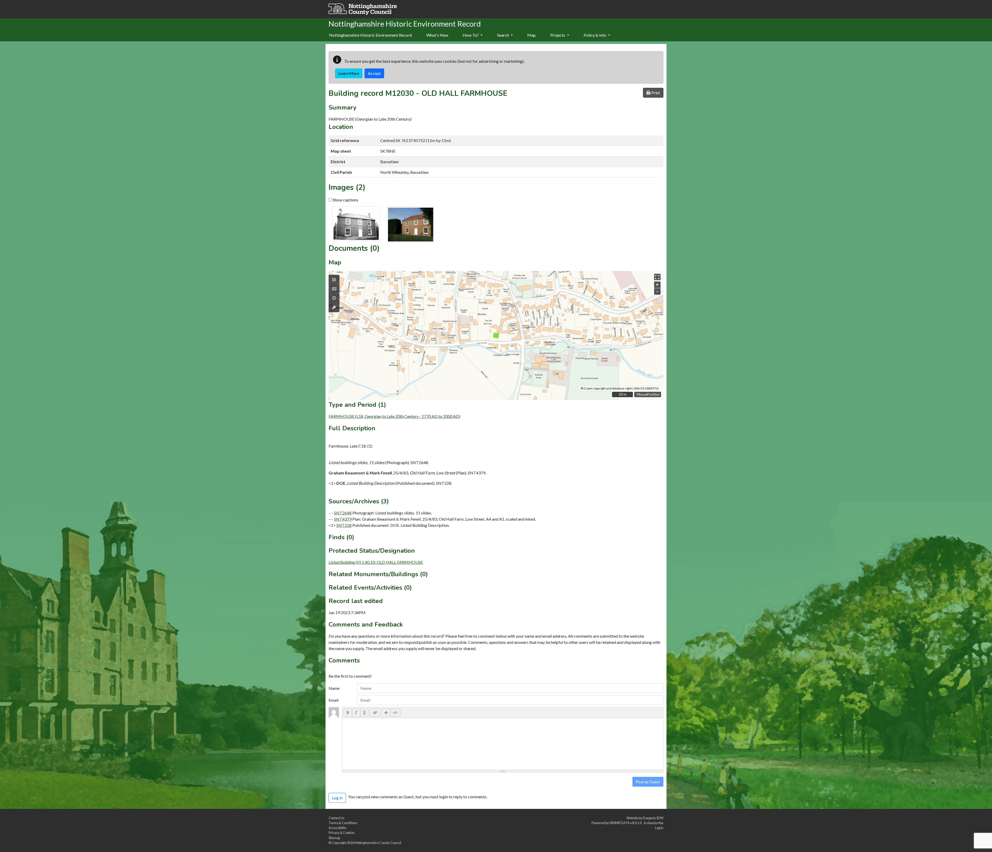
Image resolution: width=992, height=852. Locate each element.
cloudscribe (655, 823)
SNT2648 (343, 512)
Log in (659, 828)
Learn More (348, 73)
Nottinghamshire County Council (377, 843)
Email (333, 700)
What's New (437, 35)
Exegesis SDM (653, 818)
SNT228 (344, 525)
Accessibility (338, 828)
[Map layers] (334, 279)
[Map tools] (334, 307)
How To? (471, 35)
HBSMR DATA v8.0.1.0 (626, 823)
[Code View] (395, 712)
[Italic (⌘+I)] (356, 712)
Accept (374, 73)
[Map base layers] (334, 289)
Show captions (345, 199)
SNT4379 (343, 519)
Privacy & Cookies (342, 833)
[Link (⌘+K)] (375, 712)
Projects (558, 35)
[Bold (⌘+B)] (348, 712)
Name (334, 688)
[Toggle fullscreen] (657, 277)
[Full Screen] (386, 712)
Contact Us (336, 818)
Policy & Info (595, 35)
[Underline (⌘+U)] (364, 712)
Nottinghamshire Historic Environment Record (370, 35)
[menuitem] (437, 35)
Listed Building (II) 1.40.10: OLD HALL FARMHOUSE (376, 562)
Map (531, 35)
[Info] (334, 298)
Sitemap (334, 838)
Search (503, 35)
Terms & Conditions (343, 823)
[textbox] (502, 744)
